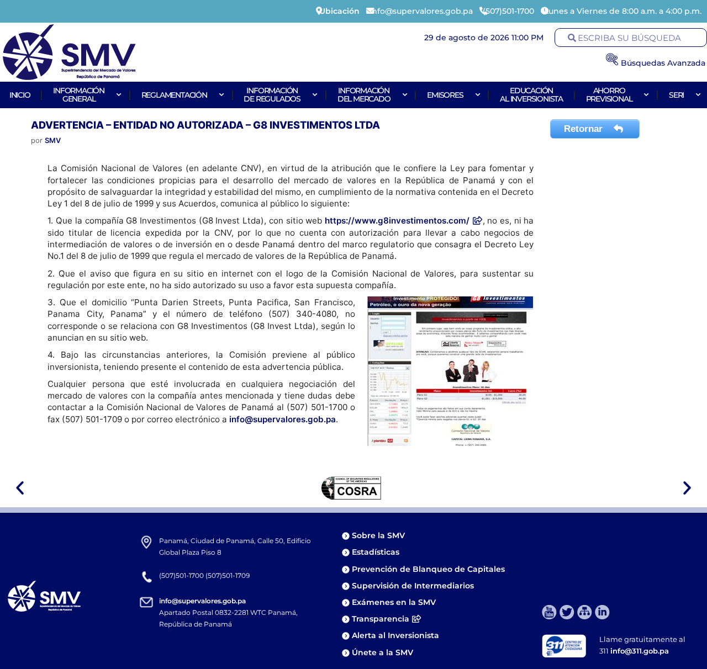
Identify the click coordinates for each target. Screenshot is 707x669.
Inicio (19, 95)
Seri (676, 95)
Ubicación (339, 11)
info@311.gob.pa (639, 650)
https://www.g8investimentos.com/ (397, 220)
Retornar (584, 129)
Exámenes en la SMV (394, 602)
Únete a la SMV (382, 652)
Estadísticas (377, 552)
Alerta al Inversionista (395, 635)
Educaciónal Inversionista (531, 94)
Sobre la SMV (378, 535)
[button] (20, 488)
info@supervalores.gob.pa (282, 419)
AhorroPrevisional (609, 94)
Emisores (445, 95)
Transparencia (380, 619)
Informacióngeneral (78, 94)
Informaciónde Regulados (272, 94)
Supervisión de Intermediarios (413, 586)
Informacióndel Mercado (364, 94)
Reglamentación (174, 95)
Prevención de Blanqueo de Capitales (428, 569)
